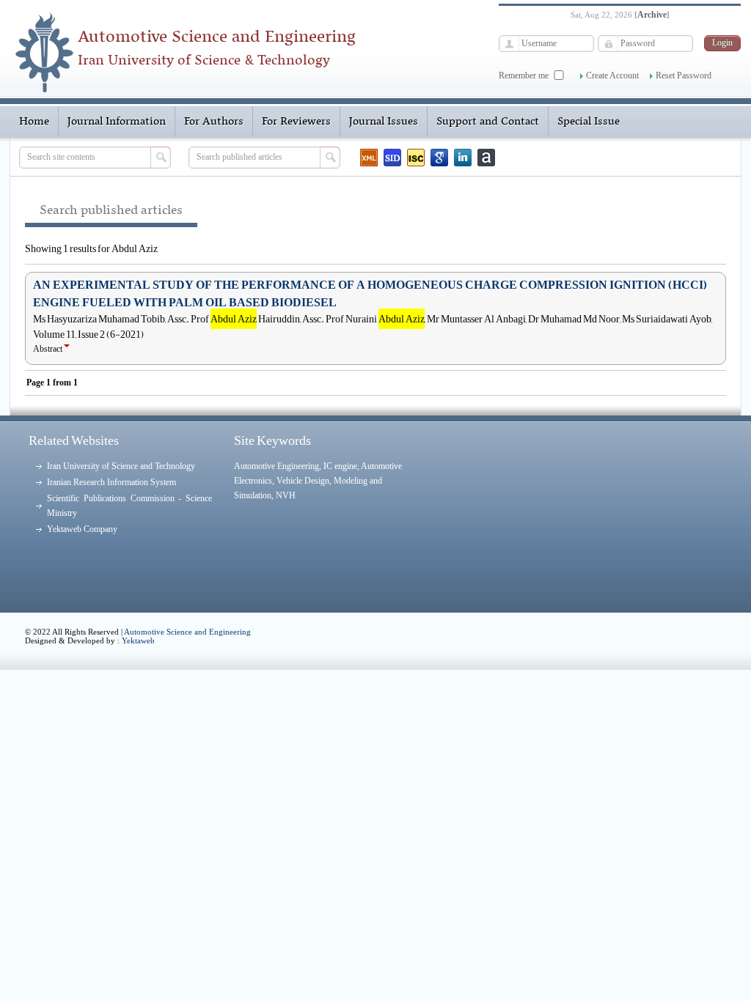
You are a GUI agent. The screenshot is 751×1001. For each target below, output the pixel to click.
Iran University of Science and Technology (121, 466)
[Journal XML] (369, 157)
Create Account (612, 75)
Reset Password (683, 75)
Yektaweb (138, 640)
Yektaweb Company (82, 529)
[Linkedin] (463, 157)
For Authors (213, 121)
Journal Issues (383, 121)
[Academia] (486, 157)
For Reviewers (296, 121)
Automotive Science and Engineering (187, 631)
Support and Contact (487, 121)
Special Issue (588, 121)
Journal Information (116, 121)
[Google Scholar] (439, 157)
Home (34, 121)
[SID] (392, 157)
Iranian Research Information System (111, 482)
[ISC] (416, 157)
